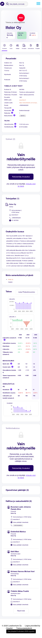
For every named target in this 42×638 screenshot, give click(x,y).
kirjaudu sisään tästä (27, 184)
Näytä (22, 115)
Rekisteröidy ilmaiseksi (21, 176)
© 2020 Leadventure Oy (12, 625)
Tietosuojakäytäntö (24, 628)
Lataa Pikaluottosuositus (26, 292)
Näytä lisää (21, 611)
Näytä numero (18, 525)
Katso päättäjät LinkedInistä (20, 522)
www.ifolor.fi (22, 100)
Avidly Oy (10, 279)
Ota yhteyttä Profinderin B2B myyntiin (21, 631)
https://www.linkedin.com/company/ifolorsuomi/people (29, 103)
